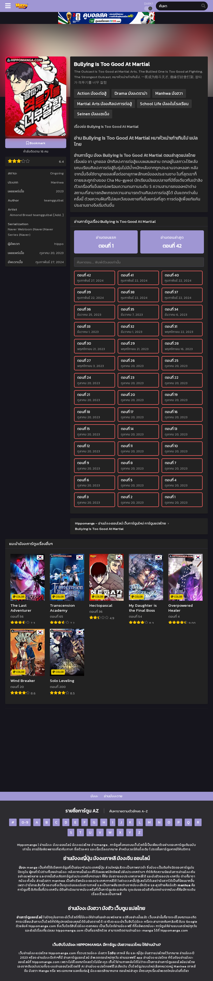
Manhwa (57, 182)
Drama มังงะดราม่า (131, 93)
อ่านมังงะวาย (113, 796)
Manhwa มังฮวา (169, 93)
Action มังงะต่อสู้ (91, 93)
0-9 (25, 822)
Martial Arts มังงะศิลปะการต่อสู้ (104, 103)
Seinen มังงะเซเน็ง (93, 114)
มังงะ (94, 796)
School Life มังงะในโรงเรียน (164, 103)
